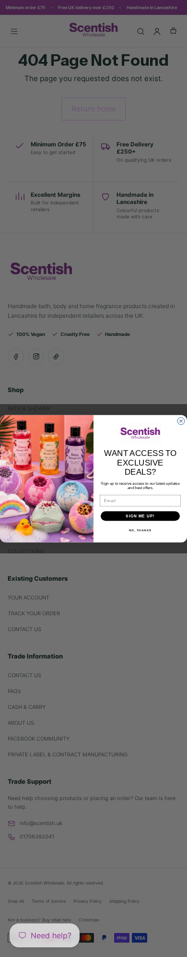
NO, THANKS (140, 530)
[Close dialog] (181, 420)
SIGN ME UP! (140, 516)
